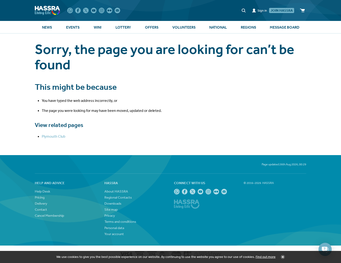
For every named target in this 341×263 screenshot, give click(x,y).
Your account (114, 234)
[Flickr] (109, 10)
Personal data (114, 228)
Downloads (112, 203)
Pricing (40, 197)
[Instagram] (102, 10)
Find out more (266, 257)
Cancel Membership (49, 215)
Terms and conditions (120, 221)
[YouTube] (94, 10)
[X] (86, 10)
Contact (41, 209)
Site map (111, 209)
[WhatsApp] (70, 10)
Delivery (41, 203)
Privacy (109, 215)
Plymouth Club (53, 136)
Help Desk (42, 191)
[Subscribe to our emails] (117, 10)
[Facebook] (78, 10)
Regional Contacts (118, 197)
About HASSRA (116, 191)
